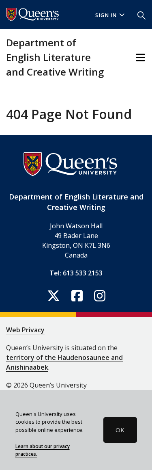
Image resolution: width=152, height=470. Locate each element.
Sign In (106, 15)
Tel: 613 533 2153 (76, 273)
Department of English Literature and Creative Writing (55, 57)
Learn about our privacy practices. (42, 450)
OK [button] (120, 430)
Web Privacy (25, 329)
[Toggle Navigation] (140, 57)
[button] (141, 14)
